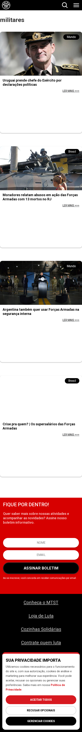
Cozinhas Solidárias (41, 629)
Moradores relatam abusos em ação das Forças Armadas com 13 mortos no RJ (40, 197)
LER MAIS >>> (71, 90)
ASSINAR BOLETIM (41, 568)
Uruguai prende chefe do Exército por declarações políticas (32, 82)
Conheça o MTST (41, 602)
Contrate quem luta (41, 642)
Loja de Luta (41, 616)
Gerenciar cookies (41, 721)
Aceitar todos (41, 699)
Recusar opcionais (41, 710)
